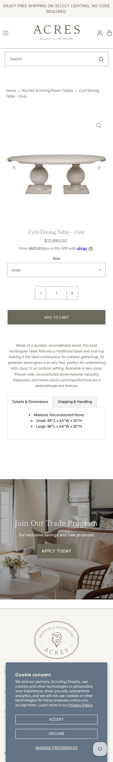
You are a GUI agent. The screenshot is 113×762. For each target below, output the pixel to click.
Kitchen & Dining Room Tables (47, 90)
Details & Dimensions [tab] (30, 401)
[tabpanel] (56, 423)
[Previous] (14, 167)
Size (56, 258)
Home (11, 90)
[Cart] (109, 33)
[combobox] (56, 59)
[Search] (101, 59)
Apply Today (56, 550)
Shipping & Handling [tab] (75, 401)
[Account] (99, 33)
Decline (56, 733)
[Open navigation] (15, 33)
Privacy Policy (80, 705)
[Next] (98, 167)
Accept (56, 719)
